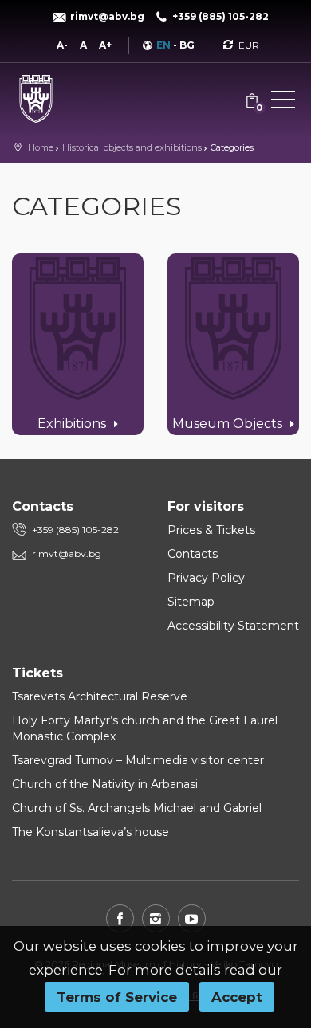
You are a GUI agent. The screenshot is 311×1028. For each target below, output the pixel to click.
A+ (105, 45)
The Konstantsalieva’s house (90, 832)
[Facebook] (120, 918)
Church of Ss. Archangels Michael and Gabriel (137, 808)
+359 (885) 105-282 (75, 530)
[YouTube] (192, 918)
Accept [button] (236, 997)
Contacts (192, 554)
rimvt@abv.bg (66, 553)
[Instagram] (156, 918)
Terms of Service (117, 997)
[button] (283, 103)
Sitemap (191, 601)
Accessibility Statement (233, 625)
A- (62, 45)
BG (187, 45)
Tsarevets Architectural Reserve (99, 696)
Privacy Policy (206, 578)
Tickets (37, 673)
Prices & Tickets (211, 530)
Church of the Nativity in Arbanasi (105, 784)
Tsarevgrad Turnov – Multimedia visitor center (138, 760)
